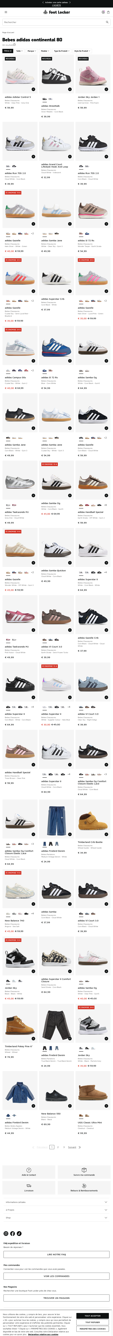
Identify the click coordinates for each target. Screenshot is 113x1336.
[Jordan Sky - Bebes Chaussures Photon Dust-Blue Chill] (14, 981)
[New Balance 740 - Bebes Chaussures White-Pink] (20, 913)
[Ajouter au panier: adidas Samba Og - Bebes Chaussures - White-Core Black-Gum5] (106, 361)
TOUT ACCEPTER (92, 1316)
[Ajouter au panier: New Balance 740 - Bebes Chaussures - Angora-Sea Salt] (33, 904)
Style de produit (81, 51)
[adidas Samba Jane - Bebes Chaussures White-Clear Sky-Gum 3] (20, 438)
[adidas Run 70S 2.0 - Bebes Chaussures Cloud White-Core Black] (87, 166)
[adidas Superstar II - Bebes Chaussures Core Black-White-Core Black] (99, 572)
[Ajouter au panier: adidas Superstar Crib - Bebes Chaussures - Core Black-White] (70, 291)
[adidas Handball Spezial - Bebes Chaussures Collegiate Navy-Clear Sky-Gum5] (99, 505)
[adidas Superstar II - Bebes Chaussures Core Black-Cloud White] (93, 572)
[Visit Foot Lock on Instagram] (6, 1233)
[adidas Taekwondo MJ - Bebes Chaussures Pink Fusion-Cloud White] (14, 505)
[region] (56, 3)
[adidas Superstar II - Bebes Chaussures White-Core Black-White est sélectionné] (81, 572)
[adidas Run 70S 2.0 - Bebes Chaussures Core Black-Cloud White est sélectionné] (81, 166)
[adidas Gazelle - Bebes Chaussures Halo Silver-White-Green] (26, 301)
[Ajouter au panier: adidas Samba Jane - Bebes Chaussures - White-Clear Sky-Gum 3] (70, 224)
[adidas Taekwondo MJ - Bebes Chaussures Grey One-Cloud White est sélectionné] (8, 505)
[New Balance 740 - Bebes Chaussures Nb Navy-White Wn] (14, 913)
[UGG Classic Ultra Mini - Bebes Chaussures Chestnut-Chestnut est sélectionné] (81, 1115)
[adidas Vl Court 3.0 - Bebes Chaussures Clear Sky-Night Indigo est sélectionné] (81, 707)
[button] (14, 44)
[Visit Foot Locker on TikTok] (19, 1233)
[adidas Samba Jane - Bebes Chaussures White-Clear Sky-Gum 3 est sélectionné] (45, 233)
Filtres (6, 51)
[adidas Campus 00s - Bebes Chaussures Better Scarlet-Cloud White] (26, 370)
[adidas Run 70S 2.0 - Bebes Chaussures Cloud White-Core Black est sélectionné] (8, 166)
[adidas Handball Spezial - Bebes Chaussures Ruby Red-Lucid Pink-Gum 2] (87, 505)
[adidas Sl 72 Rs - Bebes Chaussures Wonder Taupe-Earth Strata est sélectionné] (81, 233)
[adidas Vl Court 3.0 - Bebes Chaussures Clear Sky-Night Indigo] (51, 640)
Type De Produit (60, 51)
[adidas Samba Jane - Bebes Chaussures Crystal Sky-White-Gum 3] (51, 233)
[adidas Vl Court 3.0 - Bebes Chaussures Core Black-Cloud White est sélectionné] (81, 913)
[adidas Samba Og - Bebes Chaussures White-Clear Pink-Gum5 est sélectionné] (81, 981)
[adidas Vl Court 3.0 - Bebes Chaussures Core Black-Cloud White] (57, 640)
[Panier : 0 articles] (108, 12)
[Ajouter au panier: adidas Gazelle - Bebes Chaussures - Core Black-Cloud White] (106, 428)
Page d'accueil (8, 32)
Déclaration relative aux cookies (43, 1334)
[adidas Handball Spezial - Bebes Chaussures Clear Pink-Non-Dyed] (93, 505)
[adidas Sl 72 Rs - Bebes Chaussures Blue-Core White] (87, 233)
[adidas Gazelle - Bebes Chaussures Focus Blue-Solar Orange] (20, 233)
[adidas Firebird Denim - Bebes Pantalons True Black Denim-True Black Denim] (51, 844)
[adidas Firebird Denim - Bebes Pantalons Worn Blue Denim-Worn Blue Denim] (57, 844)
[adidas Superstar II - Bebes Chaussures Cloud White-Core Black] (87, 572)
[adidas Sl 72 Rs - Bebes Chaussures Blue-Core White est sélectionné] (45, 370)
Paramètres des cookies (93, 1329)
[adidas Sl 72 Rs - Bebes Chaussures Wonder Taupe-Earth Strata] (51, 370)
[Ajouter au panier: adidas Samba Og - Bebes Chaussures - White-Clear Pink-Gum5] (106, 971)
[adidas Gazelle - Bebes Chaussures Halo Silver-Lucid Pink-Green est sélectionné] (81, 301)
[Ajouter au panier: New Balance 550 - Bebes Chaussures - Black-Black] (70, 1106)
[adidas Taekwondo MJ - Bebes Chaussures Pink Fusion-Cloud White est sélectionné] (8, 640)
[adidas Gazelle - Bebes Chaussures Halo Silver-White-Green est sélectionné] (8, 233)
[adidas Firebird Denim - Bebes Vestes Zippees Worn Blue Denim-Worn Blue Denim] (14, 1115)
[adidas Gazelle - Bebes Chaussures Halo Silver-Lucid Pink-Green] (26, 233)
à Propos (10, 1209)
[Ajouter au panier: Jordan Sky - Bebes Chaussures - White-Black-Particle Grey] (106, 1038)
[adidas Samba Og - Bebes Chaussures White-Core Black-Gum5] (87, 981)
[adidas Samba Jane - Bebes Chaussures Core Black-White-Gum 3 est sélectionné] (8, 438)
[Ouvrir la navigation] (6, 12)
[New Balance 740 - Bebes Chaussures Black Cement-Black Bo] (26, 913)
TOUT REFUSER (92, 1322)
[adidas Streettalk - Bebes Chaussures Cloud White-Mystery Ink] (51, 99)
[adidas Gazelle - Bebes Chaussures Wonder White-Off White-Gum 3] (14, 233)
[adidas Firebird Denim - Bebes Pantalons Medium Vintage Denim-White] (51, 1048)
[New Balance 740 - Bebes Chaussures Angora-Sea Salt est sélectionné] (8, 913)
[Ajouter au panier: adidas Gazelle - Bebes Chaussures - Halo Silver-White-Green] (33, 224)
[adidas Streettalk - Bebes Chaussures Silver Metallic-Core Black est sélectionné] (45, 99)
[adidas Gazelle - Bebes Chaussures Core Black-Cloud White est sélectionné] (81, 438)
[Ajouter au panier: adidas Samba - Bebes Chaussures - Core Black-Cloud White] (70, 904)
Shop (8, 1217)
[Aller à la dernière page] (80, 1147)
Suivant (72, 1147)
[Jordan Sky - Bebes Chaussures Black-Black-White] (87, 1048)
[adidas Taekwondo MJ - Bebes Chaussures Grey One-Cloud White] (14, 640)
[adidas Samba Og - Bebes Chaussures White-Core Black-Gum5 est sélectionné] (81, 370)
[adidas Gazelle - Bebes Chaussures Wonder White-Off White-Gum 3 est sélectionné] (8, 572)
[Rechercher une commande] (107, 22)
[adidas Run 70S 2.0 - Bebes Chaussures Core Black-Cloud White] (14, 166)
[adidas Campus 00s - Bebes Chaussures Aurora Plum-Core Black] (14, 370)
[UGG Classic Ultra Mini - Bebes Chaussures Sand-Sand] (87, 1115)
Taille (18, 51)
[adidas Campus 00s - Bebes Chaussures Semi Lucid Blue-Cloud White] (20, 370)
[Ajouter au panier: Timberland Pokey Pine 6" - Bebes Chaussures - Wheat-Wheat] (33, 1038)
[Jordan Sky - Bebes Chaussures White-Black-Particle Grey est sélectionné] (81, 1048)
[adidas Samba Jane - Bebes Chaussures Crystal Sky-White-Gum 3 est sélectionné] (45, 438)
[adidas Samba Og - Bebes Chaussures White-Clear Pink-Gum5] (87, 370)
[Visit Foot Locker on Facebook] (12, 1233)
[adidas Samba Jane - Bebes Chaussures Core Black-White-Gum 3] (57, 233)
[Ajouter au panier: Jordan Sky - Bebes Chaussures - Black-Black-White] (33, 971)
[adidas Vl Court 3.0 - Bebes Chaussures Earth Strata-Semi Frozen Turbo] (87, 707)
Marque (31, 51)
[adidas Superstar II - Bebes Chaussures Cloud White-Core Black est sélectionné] (45, 774)
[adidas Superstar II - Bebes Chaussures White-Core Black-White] (26, 707)
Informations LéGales (15, 1202)
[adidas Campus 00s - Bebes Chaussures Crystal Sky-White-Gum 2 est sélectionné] (8, 370)
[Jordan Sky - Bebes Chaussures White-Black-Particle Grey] (20, 981)
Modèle (44, 51)
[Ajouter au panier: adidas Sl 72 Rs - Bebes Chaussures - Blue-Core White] (70, 361)
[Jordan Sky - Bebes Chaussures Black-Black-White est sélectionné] (8, 981)
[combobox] (56, 22)
